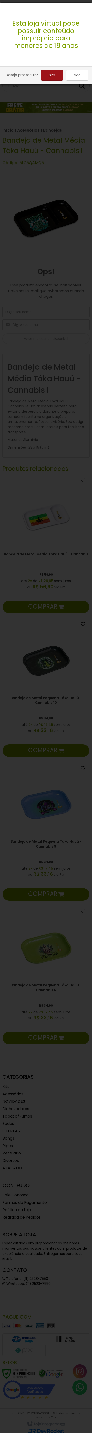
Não (77, 75)
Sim (52, 75)
